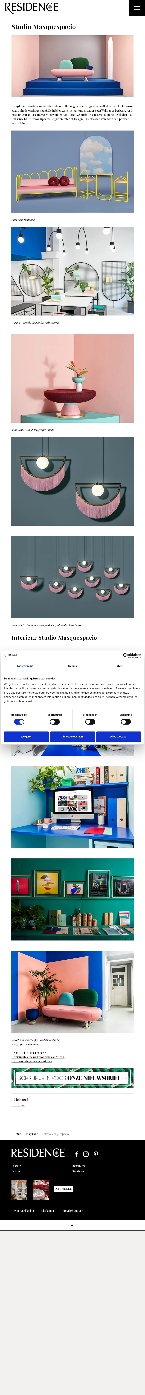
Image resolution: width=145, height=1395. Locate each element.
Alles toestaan (118, 736)
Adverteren (78, 1166)
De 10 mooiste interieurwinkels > (31, 1061)
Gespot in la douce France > (28, 1053)
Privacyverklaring (22, 1210)
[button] (72, 1225)
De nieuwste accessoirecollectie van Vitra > (38, 1057)
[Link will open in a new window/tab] (76, 1154)
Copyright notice (72, 1210)
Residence (31, 8)
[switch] (55, 722)
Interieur (18, 1105)
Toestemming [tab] (25, 665)
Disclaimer (47, 1210)
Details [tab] (72, 665)
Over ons (16, 1171)
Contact (16, 1166)
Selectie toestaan (72, 736)
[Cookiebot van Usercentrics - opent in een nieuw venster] (125, 655)
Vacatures (78, 1171)
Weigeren (26, 736)
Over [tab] (120, 665)
